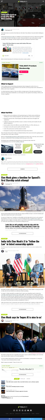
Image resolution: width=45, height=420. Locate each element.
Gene (6, 251)
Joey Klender (8, 184)
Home (7, 413)
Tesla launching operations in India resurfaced (14, 136)
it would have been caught (35, 218)
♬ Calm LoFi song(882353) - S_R (7, 397)
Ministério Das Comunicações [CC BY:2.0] (37, 353)
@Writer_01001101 (20, 141)
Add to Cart (24, 71)
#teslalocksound (4, 397)
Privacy (37, 413)
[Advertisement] (22, 103)
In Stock (41, 62)
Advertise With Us (26, 413)
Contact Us (17, 413)
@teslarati (3, 395)
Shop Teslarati (6, 62)
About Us (12, 413)
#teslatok (27, 396)
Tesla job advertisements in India (7, 36)
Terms (33, 413)
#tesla (23, 396)
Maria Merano (8, 30)
